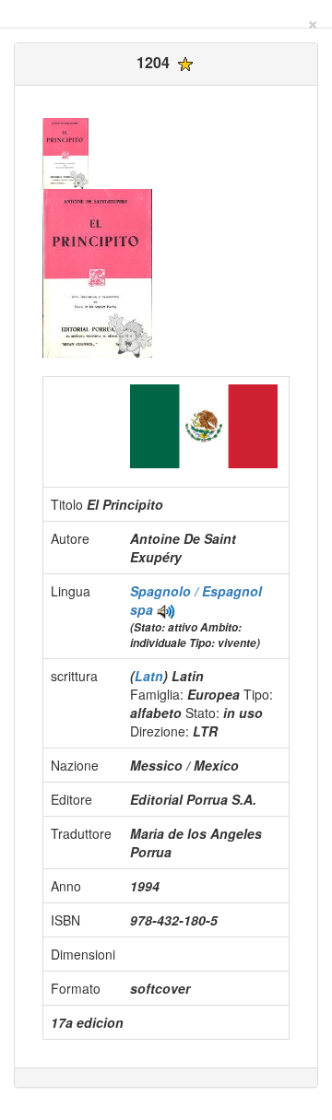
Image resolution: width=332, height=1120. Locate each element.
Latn (149, 675)
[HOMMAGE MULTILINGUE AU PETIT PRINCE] (166, 609)
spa (141, 609)
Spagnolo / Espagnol (196, 591)
